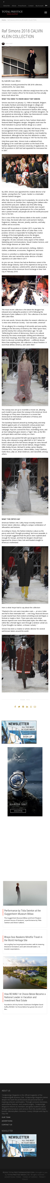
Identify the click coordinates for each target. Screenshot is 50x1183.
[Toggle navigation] (45, 12)
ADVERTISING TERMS (13, 1177)
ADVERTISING (7, 1121)
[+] (25, 893)
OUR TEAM (6, 1117)
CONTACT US (7, 1124)
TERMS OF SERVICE (30, 1177)
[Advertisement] (25, 849)
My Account (39, 6)
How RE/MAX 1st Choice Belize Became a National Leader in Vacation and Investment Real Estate (25, 997)
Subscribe (6, 6)
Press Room (22, 6)
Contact (30, 6)
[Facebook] (4, 2)
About (14, 6)
